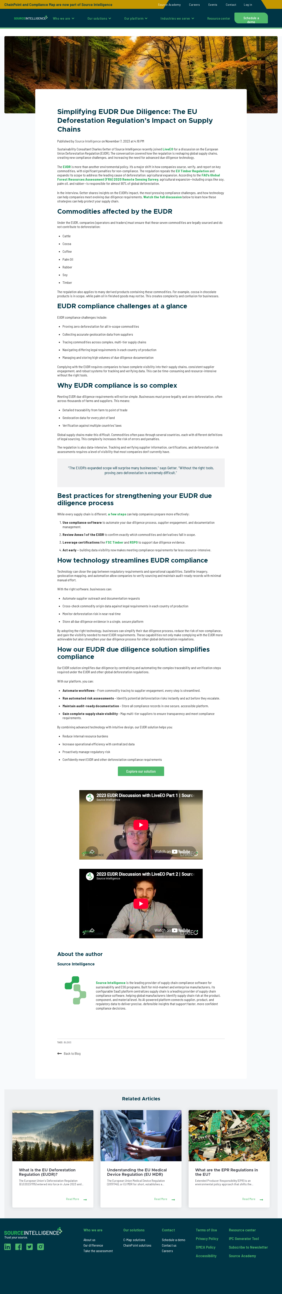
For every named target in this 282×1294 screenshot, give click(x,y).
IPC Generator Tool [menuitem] (244, 1238)
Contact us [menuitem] (169, 1245)
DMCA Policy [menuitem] (205, 1247)
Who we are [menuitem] (61, 18)
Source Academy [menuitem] (169, 4)
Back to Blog (72, 1053)
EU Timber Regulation (192, 171)
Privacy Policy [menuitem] (207, 1238)
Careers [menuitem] (194, 4)
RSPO (134, 542)
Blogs (67, 1042)
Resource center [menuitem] (218, 18)
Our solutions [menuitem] (97, 18)
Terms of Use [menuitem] (206, 1229)
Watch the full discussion (162, 197)
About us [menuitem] (89, 1240)
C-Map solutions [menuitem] (134, 1240)
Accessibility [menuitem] (206, 1255)
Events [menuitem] (212, 4)
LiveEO (168, 149)
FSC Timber (114, 542)
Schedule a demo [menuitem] (174, 1240)
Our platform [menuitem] (133, 18)
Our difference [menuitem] (93, 1245)
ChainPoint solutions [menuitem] (137, 1245)
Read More (72, 1199)
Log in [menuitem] (248, 4)
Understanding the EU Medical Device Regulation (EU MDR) (137, 1172)
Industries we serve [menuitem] (175, 18)
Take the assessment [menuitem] (98, 1251)
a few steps (117, 514)
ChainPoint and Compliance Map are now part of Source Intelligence (58, 4)
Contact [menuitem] (231, 4)
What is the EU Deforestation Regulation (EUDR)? (47, 1172)
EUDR (67, 167)
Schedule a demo (251, 19)
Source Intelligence (88, 141)
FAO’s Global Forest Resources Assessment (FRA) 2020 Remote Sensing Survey (138, 177)
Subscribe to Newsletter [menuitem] (248, 1247)
